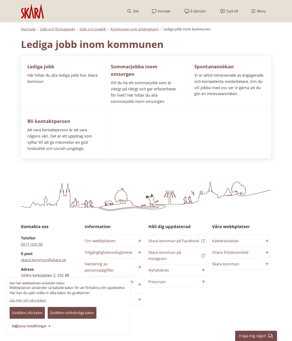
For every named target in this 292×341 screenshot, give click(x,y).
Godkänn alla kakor (27, 312)
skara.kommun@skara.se (43, 259)
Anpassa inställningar (29, 326)
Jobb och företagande (57, 29)
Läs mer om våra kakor (28, 300)
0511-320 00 (32, 244)
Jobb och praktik (93, 29)
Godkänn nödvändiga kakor (72, 312)
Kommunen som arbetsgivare (135, 29)
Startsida (28, 29)
